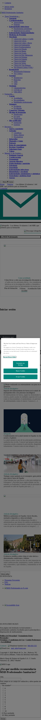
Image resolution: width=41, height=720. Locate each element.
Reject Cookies (20, 371)
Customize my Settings (20, 364)
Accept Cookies (20, 376)
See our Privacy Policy (10, 357)
